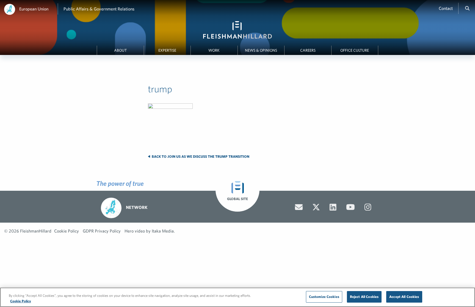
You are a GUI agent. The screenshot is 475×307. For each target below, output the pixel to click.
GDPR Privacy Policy (102, 231)
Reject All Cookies (364, 297)
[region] (237, 297)
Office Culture (354, 50)
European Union (33, 8)
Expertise (167, 50)
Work (214, 50)
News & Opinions (261, 50)
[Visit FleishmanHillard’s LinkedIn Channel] (333, 207)
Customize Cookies (324, 297)
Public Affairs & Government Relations (98, 8)
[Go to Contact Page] (298, 207)
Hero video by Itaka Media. (150, 231)
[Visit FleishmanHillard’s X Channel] (316, 207)
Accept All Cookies (404, 297)
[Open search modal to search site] (467, 8)
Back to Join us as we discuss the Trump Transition (200, 156)
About (120, 50)
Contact (446, 8)
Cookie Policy (66, 231)
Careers (308, 50)
